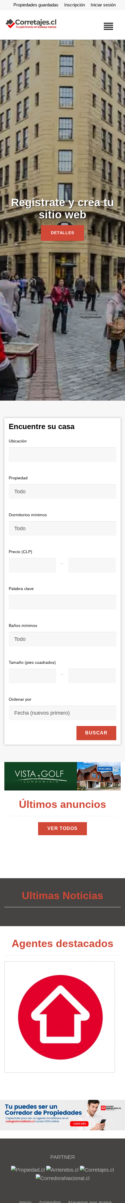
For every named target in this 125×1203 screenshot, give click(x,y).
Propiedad (18, 478)
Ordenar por (20, 699)
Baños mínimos (23, 625)
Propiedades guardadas (35, 4)
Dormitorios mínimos (28, 514)
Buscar (96, 732)
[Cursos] (62, 776)
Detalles (62, 232)
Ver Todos (62, 828)
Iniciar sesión (103, 4)
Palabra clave (21, 588)
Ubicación (18, 441)
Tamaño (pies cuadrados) (32, 662)
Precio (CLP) (20, 551)
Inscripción (74, 4)
